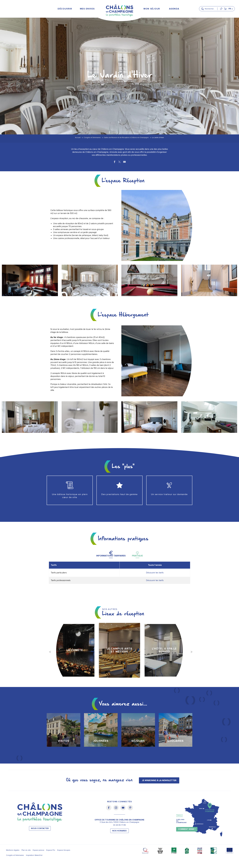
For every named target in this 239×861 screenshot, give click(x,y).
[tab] (111, 554)
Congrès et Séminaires (15, 855)
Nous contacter (40, 828)
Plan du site (26, 850)
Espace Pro (50, 850)
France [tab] (179, 815)
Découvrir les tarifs (155, 572)
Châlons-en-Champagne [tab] (181, 821)
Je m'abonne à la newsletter (159, 780)
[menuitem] (65, 8)
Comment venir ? (186, 829)
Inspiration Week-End (34, 855)
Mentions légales (12, 850)
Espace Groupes (63, 850)
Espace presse (38, 850)
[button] (210, 7)
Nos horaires (119, 831)
